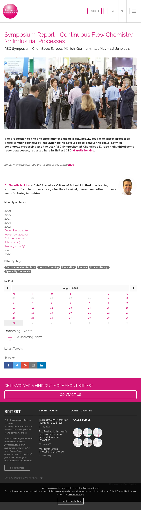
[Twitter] (41, 478)
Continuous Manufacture (20, 267)
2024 (7, 218)
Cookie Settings (76, 494)
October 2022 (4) (14, 238)
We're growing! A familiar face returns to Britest (53, 421)
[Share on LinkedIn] (41, 365)
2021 (7, 250)
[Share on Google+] (25, 365)
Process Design (99, 267)
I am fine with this (71, 501)
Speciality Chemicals (18, 271)
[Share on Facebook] (8, 365)
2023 (7, 222)
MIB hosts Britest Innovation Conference (51, 450)
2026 (7, 210)
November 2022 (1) (16, 234)
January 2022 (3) (14, 246)
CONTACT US (70, 395)
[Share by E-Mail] (33, 365)
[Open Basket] (112, 11)
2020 (7, 254)
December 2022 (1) (16, 230)
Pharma (82, 267)
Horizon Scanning (49, 267)
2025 (7, 214)
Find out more (17, 468)
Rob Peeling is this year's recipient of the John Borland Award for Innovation (53, 435)
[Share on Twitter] (17, 365)
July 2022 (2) (12, 242)
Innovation (68, 267)
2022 (7, 226)
